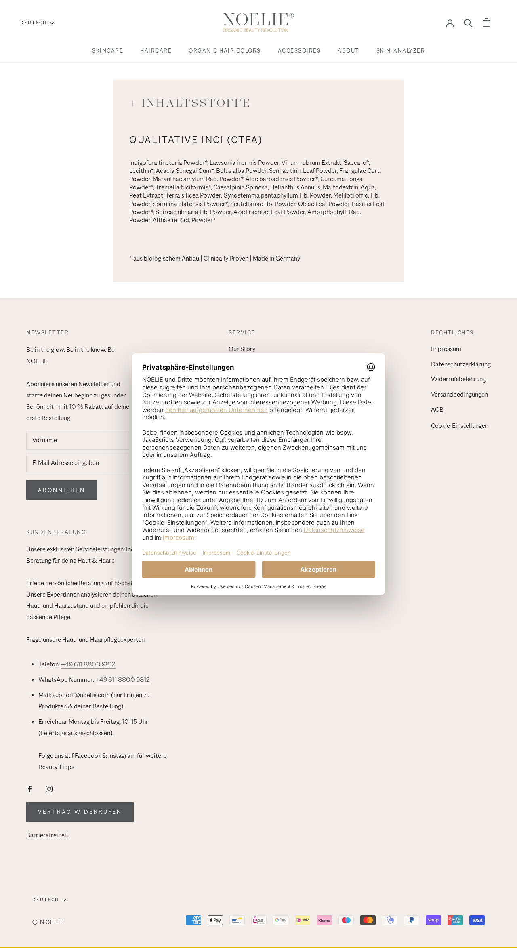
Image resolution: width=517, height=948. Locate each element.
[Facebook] (29, 788)
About (348, 50)
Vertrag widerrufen (80, 812)
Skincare (107, 50)
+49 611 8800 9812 (88, 664)
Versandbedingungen (459, 395)
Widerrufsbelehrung (458, 379)
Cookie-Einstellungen (459, 426)
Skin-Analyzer (400, 50)
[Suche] (468, 22)
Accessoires (299, 50)
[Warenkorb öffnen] (486, 22)
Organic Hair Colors (225, 50)
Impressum (446, 349)
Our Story (242, 349)
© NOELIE (48, 922)
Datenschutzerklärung (461, 364)
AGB (437, 410)
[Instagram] (49, 788)
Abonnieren (61, 490)
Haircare (156, 50)
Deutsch (33, 22)
